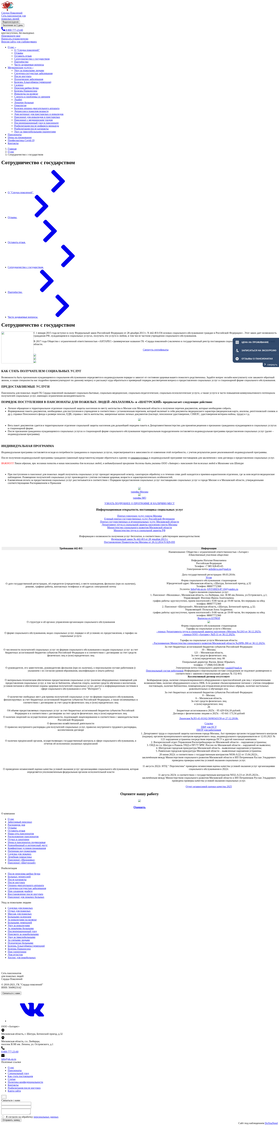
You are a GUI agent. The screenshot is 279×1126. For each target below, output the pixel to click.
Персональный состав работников (165, 670)
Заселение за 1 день (13, 25)
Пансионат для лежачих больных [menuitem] (26, 897)
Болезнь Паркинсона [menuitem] (19, 948)
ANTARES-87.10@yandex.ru (222, 589)
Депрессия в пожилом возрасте (31, 111)
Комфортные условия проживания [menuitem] (27, 848)
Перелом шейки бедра (26, 88)
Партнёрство (21, 61)
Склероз (18, 85)
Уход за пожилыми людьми (29, 70)
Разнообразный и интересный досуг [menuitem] (28, 845)
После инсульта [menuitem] (16, 882)
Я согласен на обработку (32, 1116)
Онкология (20, 105)
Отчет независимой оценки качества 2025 (209, 786)
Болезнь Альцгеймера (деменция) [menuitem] (26, 945)
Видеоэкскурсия (11, 22)
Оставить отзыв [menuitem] (16, 830)
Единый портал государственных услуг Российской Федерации (139, 518)
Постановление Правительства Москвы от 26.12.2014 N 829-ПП (139, 542)
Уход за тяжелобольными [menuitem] (21, 937)
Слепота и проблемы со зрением (32, 96)
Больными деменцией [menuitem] (20, 922)
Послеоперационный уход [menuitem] (22, 931)
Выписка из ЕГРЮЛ (209, 618)
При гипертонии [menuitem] (17, 951)
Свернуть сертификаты (156, 349)
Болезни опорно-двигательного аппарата (36, 108)
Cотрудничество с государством (32, 58)
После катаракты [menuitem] (17, 879)
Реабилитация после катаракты (31, 128)
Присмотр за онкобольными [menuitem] (23, 934)
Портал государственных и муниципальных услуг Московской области (139, 521)
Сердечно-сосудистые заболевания (33, 73)
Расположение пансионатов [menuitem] (23, 836)
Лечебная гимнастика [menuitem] (20, 857)
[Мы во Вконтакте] (32, 1021)
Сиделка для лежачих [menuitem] (19, 854)
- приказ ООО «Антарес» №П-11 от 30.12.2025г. (208, 634)
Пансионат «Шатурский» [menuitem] (22, 862)
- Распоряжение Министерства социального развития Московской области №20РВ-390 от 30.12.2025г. (208, 643)
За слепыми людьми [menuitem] (19, 940)
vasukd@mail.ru (233, 667)
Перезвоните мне (10, 35)
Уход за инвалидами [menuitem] (19, 925)
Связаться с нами (11, 993)
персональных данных (46, 1116)
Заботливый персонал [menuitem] (20, 822)
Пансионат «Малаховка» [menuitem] (21, 859)
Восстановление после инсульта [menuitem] (25, 894)
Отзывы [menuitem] (12, 827)
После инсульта (22, 76)
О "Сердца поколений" (27, 50)
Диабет (18, 99)
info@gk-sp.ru (8, 1059)
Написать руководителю (14, 38)
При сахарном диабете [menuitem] (20, 891)
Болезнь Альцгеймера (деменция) (32, 82)
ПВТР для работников (208, 730)
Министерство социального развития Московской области (139, 527)
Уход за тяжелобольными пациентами (35, 131)
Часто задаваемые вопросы (29, 64)
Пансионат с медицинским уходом (33, 120)
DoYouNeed (271, 1123)
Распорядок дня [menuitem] (16, 824)
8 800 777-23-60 (9, 1051)
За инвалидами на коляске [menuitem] (22, 919)
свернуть (272, 364)
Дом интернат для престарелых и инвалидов (38, 114)
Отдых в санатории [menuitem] (18, 839)
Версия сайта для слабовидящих (19, 41)
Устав (209, 577)
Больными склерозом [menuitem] (19, 916)
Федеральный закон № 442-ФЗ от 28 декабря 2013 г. (139, 539)
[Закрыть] (3, 1097)
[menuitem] (11, 1067)
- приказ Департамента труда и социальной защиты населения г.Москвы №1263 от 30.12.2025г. (208, 631)
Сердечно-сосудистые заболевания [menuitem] (27, 888)
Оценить (140, 807)
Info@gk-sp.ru (198, 589)
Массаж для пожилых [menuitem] (20, 913)
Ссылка (209, 723)
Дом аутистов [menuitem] (15, 954)
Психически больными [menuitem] (20, 943)
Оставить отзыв (23, 56)
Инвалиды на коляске (26, 93)
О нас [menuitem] (11, 819)
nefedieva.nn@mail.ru (219, 569)
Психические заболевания (28, 79)
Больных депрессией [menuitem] (19, 876)
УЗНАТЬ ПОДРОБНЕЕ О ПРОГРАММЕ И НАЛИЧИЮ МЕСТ (139, 503)
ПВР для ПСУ (209, 727)
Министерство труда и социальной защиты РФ (139, 530)
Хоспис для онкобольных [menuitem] (22, 957)
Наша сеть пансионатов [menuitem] (21, 833)
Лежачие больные (24, 102)
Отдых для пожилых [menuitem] (19, 911)
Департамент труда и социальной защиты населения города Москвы (139, 524)
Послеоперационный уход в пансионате (36, 122)
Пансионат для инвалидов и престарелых (37, 117)
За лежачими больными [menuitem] (21, 928)
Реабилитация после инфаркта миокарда (36, 125)
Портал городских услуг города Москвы (139, 515)
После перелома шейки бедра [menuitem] (24, 873)
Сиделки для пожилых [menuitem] (20, 908)
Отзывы (18, 53)
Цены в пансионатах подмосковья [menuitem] (26, 842)
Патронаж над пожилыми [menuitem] (22, 851)
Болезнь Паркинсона (25, 90)
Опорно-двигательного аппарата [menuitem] (26, 885)
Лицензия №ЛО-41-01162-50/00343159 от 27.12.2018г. (208, 718)
